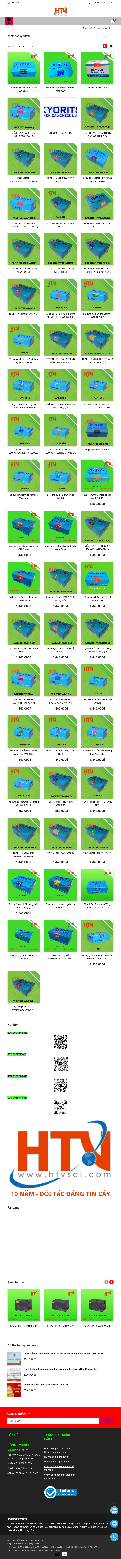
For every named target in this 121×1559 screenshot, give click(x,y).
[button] (13, 2)
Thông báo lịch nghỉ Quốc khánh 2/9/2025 (46, 1384)
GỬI (107, 1421)
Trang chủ (88, 28)
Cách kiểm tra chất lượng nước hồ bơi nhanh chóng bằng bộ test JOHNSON (63, 1353)
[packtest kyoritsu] (60, 11)
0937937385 (107, 2)
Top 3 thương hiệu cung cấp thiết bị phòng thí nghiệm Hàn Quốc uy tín (60, 1369)
